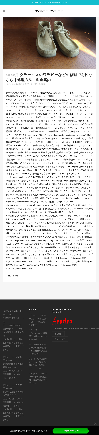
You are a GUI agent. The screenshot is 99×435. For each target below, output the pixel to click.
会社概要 (58, 334)
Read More (13, 276)
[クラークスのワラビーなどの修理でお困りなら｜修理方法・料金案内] (49, 43)
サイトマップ (60, 339)
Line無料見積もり (69, 431)
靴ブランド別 (31, 84)
